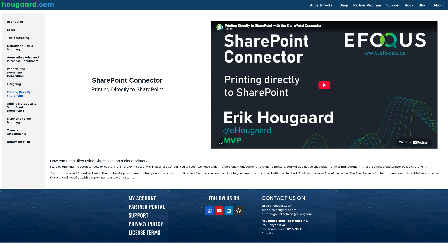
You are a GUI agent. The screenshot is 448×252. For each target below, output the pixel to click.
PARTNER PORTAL (147, 207)
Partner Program (367, 5)
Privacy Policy (146, 224)
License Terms (144, 232)
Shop (344, 5)
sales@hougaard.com (277, 206)
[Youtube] (219, 210)
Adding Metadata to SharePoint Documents (22, 107)
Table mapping (18, 38)
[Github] (238, 210)
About (439, 5)
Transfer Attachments (16, 132)
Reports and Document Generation (16, 72)
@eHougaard (303, 214)
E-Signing (14, 84)
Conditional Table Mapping (20, 47)
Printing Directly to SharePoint (20, 94)
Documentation (18, 142)
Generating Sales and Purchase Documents (23, 59)
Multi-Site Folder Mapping (19, 120)
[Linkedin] (229, 210)
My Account (142, 198)
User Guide (15, 22)
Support (393, 5)
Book (409, 5)
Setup (11, 30)
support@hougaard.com (279, 210)
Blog (422, 5)
